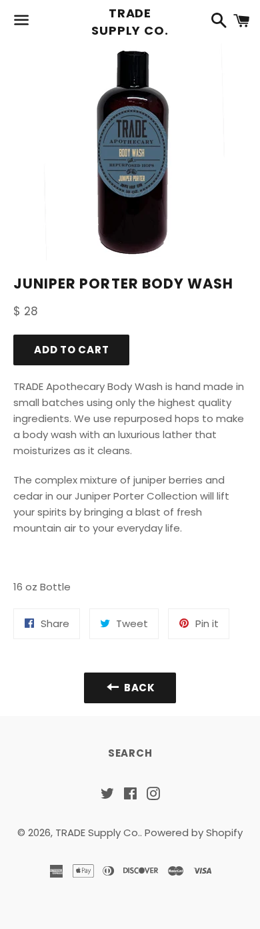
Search (130, 753)
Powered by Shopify (194, 832)
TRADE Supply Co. (130, 21)
